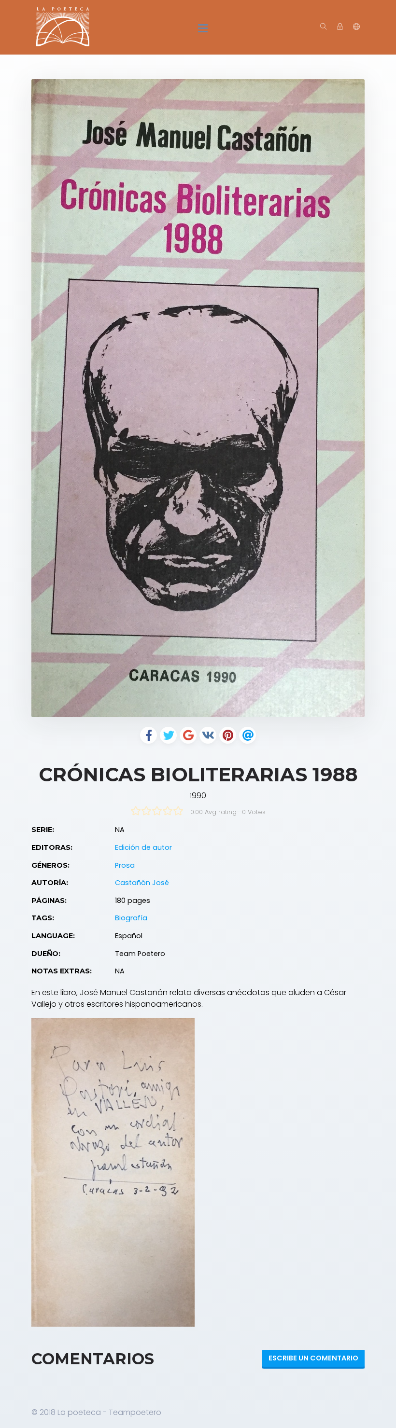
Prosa (125, 865)
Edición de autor (143, 847)
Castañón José (142, 882)
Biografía (131, 918)
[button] (356, 27)
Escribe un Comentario (313, 1358)
